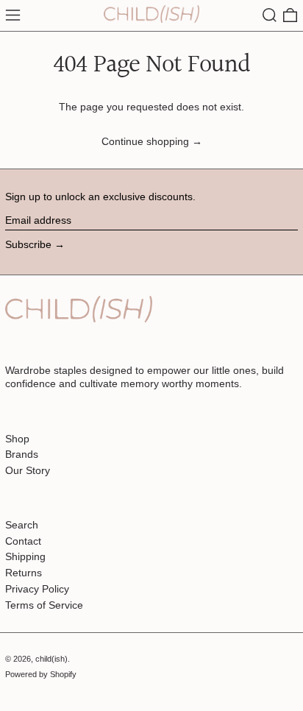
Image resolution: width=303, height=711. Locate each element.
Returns (23, 573)
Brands (21, 454)
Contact (23, 541)
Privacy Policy (37, 589)
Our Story (27, 470)
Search (21, 525)
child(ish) (51, 658)
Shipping (25, 556)
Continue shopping (145, 141)
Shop (17, 439)
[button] (269, 15)
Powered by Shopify (40, 674)
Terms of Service (44, 605)
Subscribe (28, 244)
